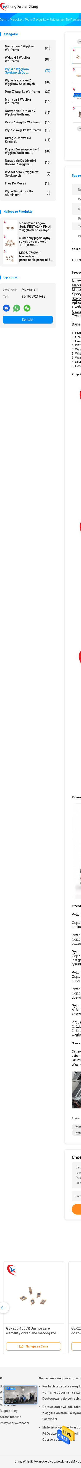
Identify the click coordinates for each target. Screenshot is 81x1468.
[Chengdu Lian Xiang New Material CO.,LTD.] (19, 6)
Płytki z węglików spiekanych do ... (28, 70)
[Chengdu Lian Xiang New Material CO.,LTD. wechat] (27, 307)
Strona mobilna (10, 1417)
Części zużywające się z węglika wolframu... (28, 151)
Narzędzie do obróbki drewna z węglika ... (28, 162)
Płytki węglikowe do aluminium (28, 193)
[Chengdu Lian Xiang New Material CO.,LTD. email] (6, 307)
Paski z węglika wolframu (28, 122)
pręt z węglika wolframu (28, 91)
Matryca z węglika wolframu (28, 101)
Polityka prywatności (14, 1423)
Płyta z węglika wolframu (28, 130)
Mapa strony (8, 1411)
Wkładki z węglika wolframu (28, 59)
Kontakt (27, 319)
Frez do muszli (28, 183)
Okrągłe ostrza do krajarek (28, 139)
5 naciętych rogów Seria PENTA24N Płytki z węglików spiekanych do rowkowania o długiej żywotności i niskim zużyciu (35, 226)
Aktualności (8, 1404)
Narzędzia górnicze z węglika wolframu (28, 112)
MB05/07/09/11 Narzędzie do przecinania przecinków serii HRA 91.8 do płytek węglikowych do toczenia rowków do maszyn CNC (35, 256)
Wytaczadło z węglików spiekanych (28, 173)
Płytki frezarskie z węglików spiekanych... (28, 82)
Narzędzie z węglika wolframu (28, 48)
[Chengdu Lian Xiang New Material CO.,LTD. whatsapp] (16, 307)
